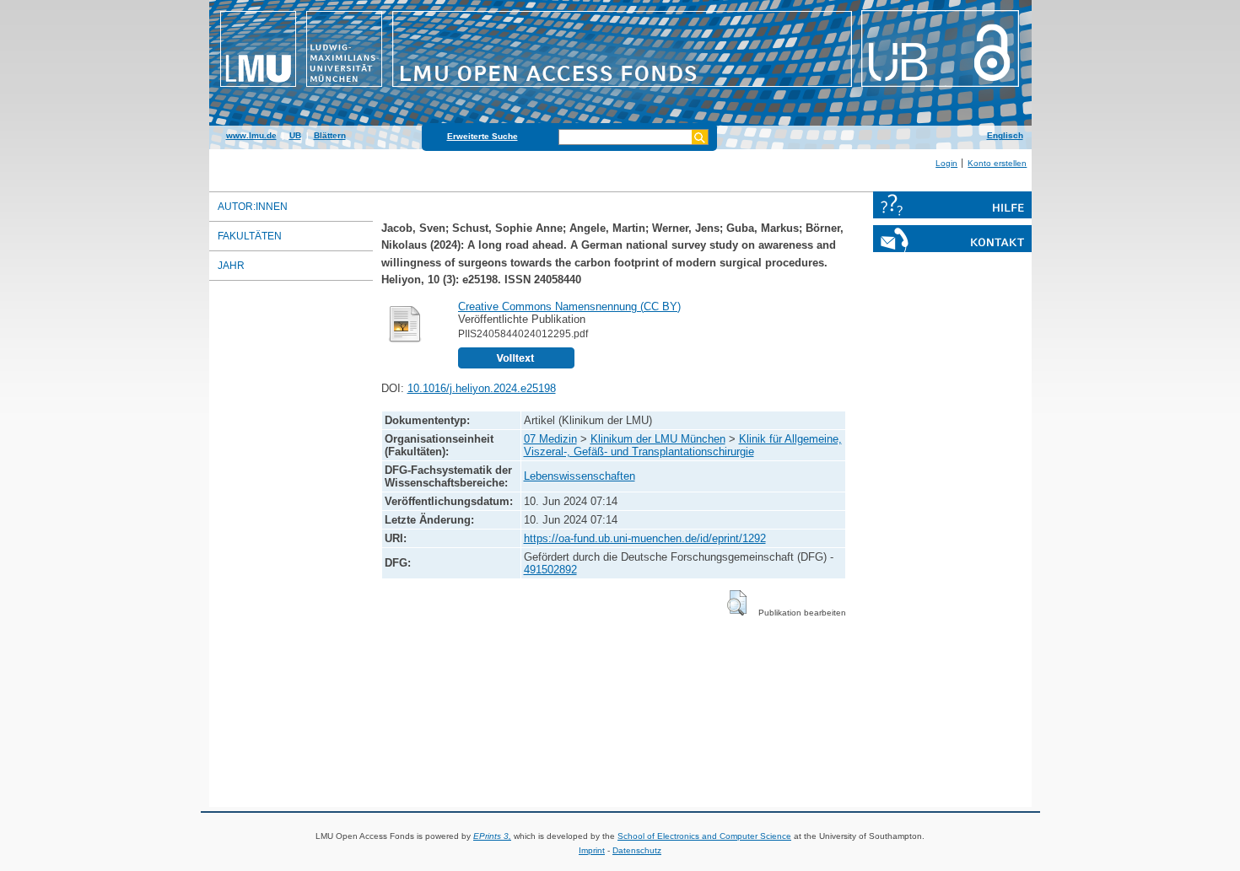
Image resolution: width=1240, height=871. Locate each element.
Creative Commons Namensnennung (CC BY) (569, 306)
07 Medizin (550, 439)
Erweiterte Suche (482, 136)
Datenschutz (636, 850)
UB (295, 135)
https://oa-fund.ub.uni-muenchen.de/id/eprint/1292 (645, 538)
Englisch (1005, 135)
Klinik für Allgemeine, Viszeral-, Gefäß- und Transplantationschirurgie (683, 445)
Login (946, 163)
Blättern (330, 135)
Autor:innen (253, 206)
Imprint (592, 850)
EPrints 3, (492, 836)
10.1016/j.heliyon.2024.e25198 (481, 388)
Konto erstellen (997, 163)
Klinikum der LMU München (657, 439)
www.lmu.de (251, 135)
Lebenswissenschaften (579, 476)
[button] (737, 603)
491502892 (550, 569)
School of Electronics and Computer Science (704, 836)
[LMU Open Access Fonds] (620, 88)
